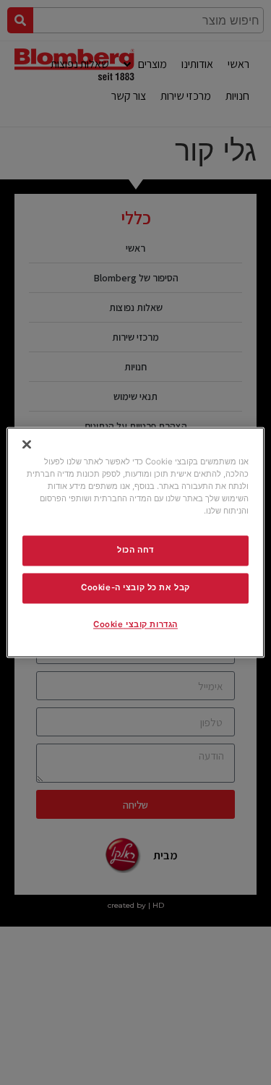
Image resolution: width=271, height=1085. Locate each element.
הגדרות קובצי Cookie (135, 625)
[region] (135, 542)
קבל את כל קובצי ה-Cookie (135, 588)
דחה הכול (135, 550)
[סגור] (27, 444)
